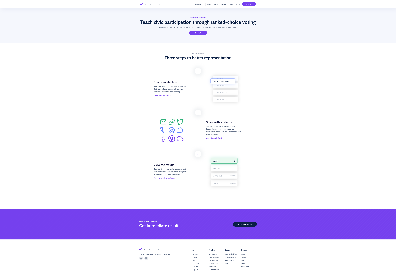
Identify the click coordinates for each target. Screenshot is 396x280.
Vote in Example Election (214, 138)
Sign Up (249, 4)
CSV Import (196, 263)
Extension (196, 266)
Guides (223, 4)
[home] (151, 4)
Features (195, 254)
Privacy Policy (245, 266)
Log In (238, 4)
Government (213, 266)
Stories (216, 4)
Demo (209, 4)
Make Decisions (214, 257)
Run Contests (213, 254)
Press (242, 260)
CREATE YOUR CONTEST (245, 224)
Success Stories (214, 270)
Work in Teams (213, 263)
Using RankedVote (231, 254)
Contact (243, 257)
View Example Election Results (164, 178)
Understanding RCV (231, 257)
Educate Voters (213, 260)
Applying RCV (229, 260)
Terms (243, 263)
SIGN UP (198, 33)
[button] (198, 4)
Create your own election (162, 95)
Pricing (231, 4)
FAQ (226, 263)
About (243, 254)
